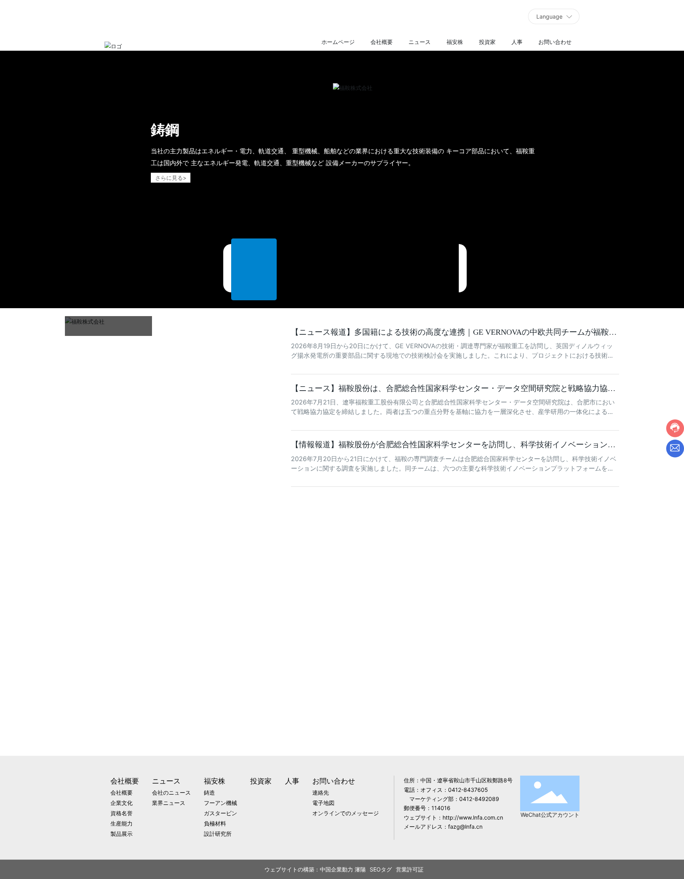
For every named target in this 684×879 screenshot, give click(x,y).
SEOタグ (413, 869)
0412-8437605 (468, 789)
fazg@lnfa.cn (465, 826)
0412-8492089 (479, 798)
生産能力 (456, 730)
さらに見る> (170, 177)
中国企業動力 (369, 869)
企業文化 (228, 729)
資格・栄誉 (342, 730)
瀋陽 (392, 869)
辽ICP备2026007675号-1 (260, 869)
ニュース (91, 341)
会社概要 (114, 718)
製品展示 (570, 730)
